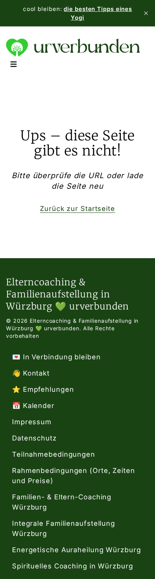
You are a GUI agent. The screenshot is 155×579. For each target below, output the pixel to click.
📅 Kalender (33, 406)
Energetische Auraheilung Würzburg (76, 550)
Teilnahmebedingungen (53, 454)
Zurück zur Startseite (77, 209)
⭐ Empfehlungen (43, 389)
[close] (146, 13)
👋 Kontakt (31, 373)
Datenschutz (34, 438)
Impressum (32, 422)
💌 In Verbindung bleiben (56, 357)
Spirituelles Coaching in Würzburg (72, 566)
